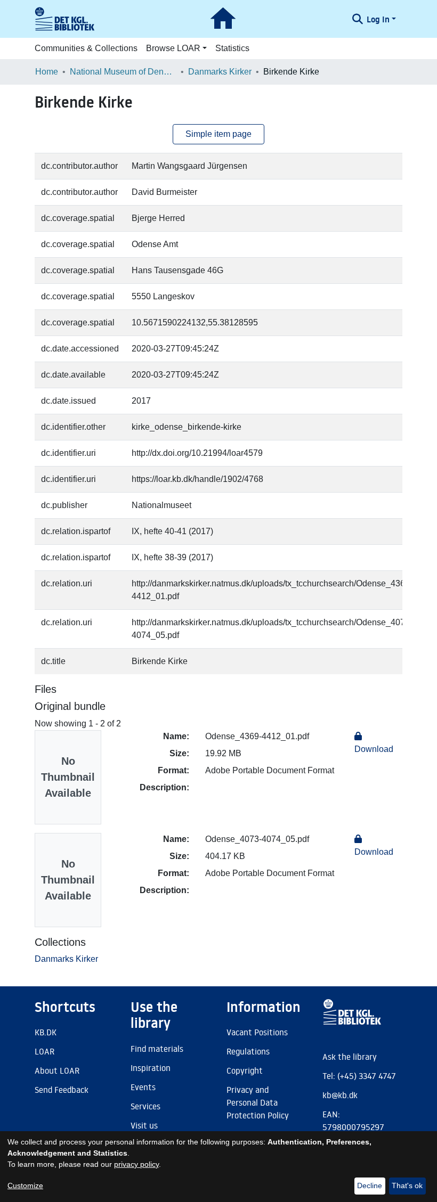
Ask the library (349, 1056)
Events (143, 1087)
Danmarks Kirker (220, 71)
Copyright (244, 1070)
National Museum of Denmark (123, 71)
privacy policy (136, 1164)
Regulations (248, 1051)
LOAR (44, 1051)
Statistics (232, 48)
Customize (25, 1185)
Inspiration (151, 1067)
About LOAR (57, 1070)
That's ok (407, 1185)
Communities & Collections (86, 48)
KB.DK (45, 1032)
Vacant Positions (257, 1032)
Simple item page (218, 133)
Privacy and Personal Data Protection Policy (257, 1102)
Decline (369, 1185)
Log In (378, 19)
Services (145, 1106)
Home (46, 71)
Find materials (157, 1048)
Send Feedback (61, 1089)
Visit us (144, 1125)
